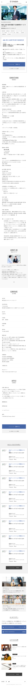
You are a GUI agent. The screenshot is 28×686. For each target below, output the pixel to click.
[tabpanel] (14, 267)
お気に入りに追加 (14, 68)
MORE (17, 567)
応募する (18, 64)
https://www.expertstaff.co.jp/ (9, 371)
